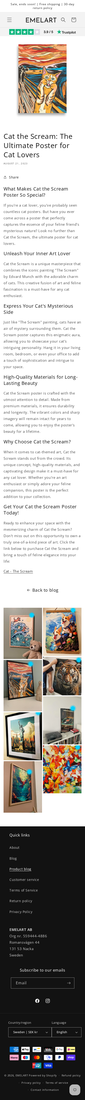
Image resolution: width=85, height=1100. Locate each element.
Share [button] (14, 177)
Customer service (24, 879)
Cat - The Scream (18, 571)
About (14, 847)
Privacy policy (31, 1082)
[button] (9, 20)
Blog (13, 858)
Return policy (20, 901)
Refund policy (71, 1075)
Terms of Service (23, 890)
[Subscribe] (69, 983)
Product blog (20, 869)
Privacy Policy (20, 911)
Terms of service (57, 1082)
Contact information (45, 1090)
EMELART (22, 1075)
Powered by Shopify (43, 1075)
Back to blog (45, 590)
